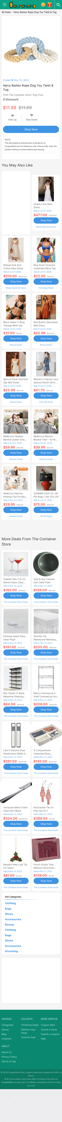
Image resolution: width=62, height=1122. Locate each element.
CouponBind (7, 1082)
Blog (4, 1034)
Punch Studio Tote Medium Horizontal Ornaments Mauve (44, 867)
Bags (8, 908)
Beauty (9, 924)
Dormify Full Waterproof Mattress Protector (45, 639)
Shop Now (31, 129)
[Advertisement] (16, 202)
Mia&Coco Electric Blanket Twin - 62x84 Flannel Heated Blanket (46, 439)
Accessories (13, 919)
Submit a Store (49, 1029)
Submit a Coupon (50, 1034)
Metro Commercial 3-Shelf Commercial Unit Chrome (45, 696)
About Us (7, 1052)
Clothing (10, 903)
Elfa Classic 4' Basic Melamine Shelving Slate (14, 696)
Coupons (6, 1038)
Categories (7, 1025)
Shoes (9, 913)
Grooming (11, 951)
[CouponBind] (24, 4)
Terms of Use (9, 1061)
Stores (5, 1029)
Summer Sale (28, 1037)
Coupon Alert (48, 1025)
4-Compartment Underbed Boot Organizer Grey (42, 753)
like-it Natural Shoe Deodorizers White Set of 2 (15, 753)
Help (43, 1038)
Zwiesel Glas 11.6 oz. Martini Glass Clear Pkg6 (14, 582)
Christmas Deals (30, 1025)
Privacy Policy (9, 1056)
